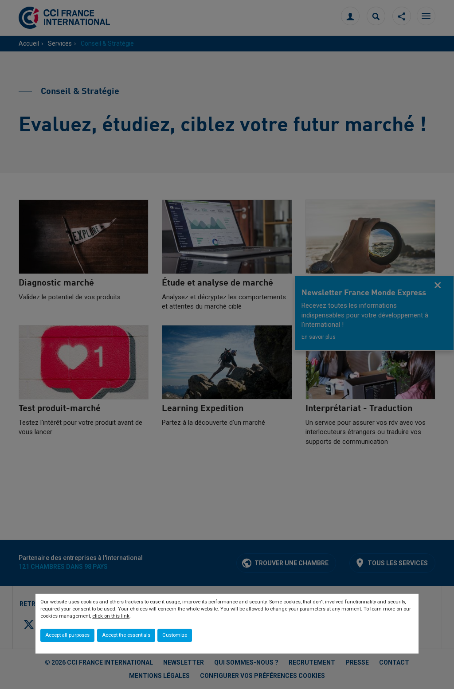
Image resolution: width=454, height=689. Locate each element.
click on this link (110, 616)
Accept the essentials (126, 635)
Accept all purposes (67, 635)
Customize (174, 635)
